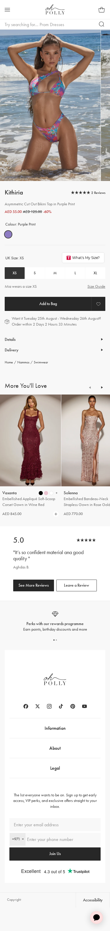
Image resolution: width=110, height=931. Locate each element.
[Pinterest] (72, 706)
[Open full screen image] (50, 105)
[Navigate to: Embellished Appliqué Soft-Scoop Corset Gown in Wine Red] (30, 441)
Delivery (11, 350)
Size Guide (96, 286)
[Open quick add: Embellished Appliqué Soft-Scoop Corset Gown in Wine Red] (41, 493)
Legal (55, 768)
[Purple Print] (8, 234)
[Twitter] (37, 706)
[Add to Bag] (48, 304)
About (55, 748)
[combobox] (18, 839)
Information (55, 728)
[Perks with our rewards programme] (55, 621)
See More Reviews (33, 585)
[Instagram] (49, 706)
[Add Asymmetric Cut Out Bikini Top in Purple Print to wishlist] (98, 304)
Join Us (55, 853)
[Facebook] (25, 706)
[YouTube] (84, 706)
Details (10, 339)
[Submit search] (101, 24)
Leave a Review (76, 585)
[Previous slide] (90, 387)
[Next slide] (101, 387)
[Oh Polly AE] (55, 9)
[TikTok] (61, 706)
